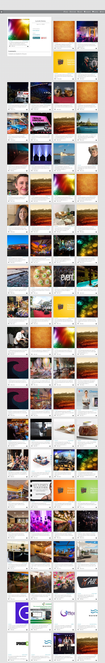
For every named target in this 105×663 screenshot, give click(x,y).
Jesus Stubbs (25, 134)
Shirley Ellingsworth (93, 195)
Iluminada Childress (23, 226)
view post (11, 40)
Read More (37, 38)
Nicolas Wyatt (25, 195)
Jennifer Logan (94, 42)
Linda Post (49, 348)
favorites (96, 11)
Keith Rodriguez (25, 40)
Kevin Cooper (71, 42)
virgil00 (49, 134)
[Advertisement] (52, 5)
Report (44, 38)
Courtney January (71, 73)
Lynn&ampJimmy (36, 34)
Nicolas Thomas (94, 73)
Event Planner (36, 30)
